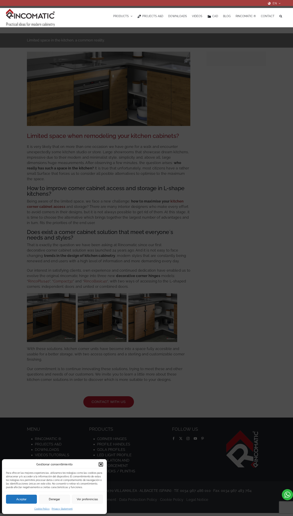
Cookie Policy (42, 508)
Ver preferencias (87, 499)
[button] (101, 464)
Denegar (54, 499)
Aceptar (21, 499)
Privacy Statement (62, 508)
